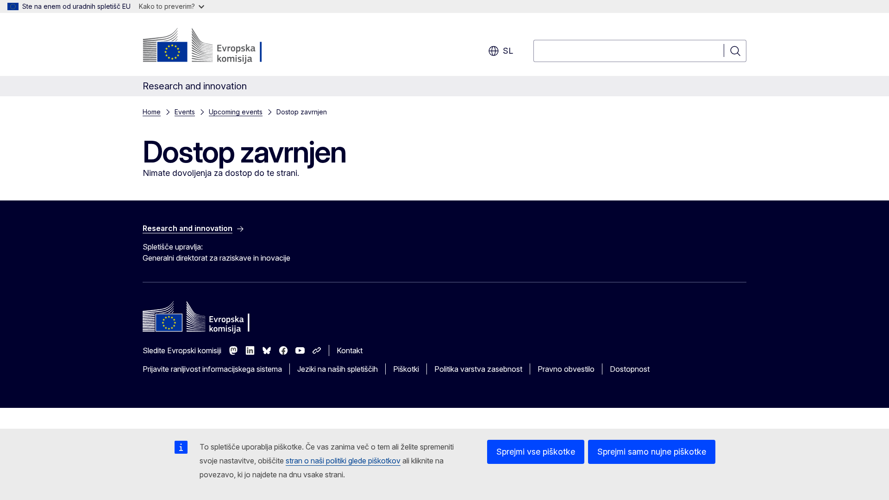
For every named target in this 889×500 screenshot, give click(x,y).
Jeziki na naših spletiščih (337, 369)
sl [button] (508, 51)
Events (185, 112)
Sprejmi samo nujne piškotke (651, 451)
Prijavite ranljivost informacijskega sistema (212, 369)
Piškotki (406, 369)
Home (152, 112)
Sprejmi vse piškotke (535, 451)
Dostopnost (630, 369)
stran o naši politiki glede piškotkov (343, 460)
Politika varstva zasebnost (478, 369)
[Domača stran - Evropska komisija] (217, 46)
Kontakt (350, 350)
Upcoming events (236, 112)
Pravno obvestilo (566, 369)
